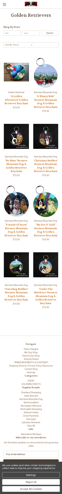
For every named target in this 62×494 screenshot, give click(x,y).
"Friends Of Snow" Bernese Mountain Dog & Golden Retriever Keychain (16, 230)
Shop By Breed (31, 359)
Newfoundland (31, 402)
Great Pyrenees (31, 415)
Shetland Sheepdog (31, 392)
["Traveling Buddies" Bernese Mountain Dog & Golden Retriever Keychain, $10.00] (16, 264)
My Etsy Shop (31, 352)
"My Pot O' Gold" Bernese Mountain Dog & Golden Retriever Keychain (46, 230)
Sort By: (8, 45)
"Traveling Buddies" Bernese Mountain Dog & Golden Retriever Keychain (16, 294)
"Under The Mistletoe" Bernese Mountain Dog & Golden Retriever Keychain (46, 296)
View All (31, 425)
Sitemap (31, 372)
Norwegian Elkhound (31, 406)
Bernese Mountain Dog (31, 399)
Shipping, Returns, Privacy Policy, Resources (31, 365)
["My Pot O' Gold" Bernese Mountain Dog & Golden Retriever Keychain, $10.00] (45, 200)
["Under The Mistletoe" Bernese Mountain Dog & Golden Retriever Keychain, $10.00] (45, 264)
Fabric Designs (31, 349)
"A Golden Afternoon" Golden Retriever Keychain (16, 100)
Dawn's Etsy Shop (31, 355)
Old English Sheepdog (31, 409)
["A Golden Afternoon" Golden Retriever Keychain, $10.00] (16, 72)
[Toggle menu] (4, 4)
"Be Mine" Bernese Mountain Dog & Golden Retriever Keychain (16, 166)
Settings (31, 475)
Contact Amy (31, 369)
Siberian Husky (31, 412)
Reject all (31, 482)
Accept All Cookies (31, 489)
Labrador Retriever (31, 422)
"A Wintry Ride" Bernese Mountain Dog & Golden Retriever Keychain (46, 102)
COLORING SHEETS (31, 384)
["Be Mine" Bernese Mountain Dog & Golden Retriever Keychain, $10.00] (16, 136)
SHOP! (31, 380)
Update (50, 33)
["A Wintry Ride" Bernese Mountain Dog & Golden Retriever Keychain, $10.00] (45, 72)
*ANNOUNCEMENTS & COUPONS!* (31, 362)
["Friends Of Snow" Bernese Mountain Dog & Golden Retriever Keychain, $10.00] (16, 200)
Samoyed (31, 419)
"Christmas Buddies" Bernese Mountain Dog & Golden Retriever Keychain (45, 166)
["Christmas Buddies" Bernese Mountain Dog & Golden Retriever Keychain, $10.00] (45, 136)
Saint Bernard (31, 396)
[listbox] (23, 44)
